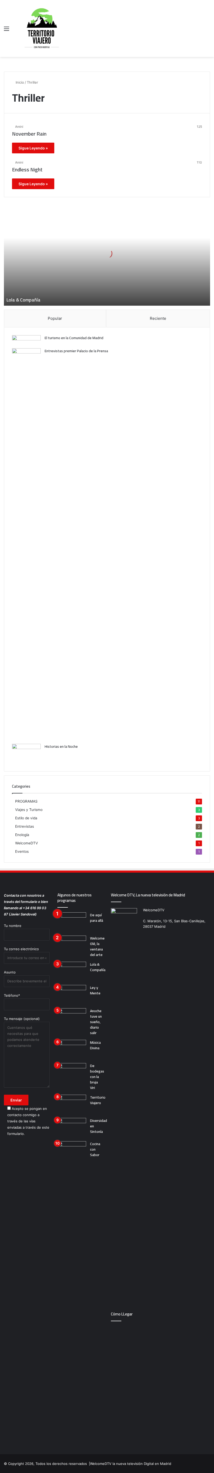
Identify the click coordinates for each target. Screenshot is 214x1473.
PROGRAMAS (26, 801)
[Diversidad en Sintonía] (71, 1128)
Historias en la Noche (61, 746)
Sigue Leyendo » (33, 148)
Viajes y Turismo (29, 810)
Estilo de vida (26, 818)
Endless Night (27, 169)
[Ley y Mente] (71, 995)
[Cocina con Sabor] (71, 1151)
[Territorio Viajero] (71, 1104)
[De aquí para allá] (71, 922)
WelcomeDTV (26, 843)
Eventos (22, 851)
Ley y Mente (95, 990)
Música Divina (95, 1045)
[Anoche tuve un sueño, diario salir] (71, 1018)
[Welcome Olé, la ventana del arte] (71, 945)
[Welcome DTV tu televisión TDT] (42, 28)
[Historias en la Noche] (26, 753)
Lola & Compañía (23, 299)
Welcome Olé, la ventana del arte (97, 946)
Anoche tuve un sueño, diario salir (96, 1021)
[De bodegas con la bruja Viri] (71, 1073)
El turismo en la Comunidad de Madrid (74, 337)
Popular (55, 318)
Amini (19, 127)
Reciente (158, 318)
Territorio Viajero (97, 1100)
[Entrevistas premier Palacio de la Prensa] (26, 544)
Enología (22, 835)
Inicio (19, 82)
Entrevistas (24, 826)
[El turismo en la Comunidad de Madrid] (26, 340)
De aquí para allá (96, 918)
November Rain (29, 133)
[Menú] (6, 30)
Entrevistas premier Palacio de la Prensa (76, 350)
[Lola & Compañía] (71, 971)
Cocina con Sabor (95, 1149)
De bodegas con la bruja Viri (97, 1076)
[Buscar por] (207, 30)
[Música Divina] (71, 1049)
